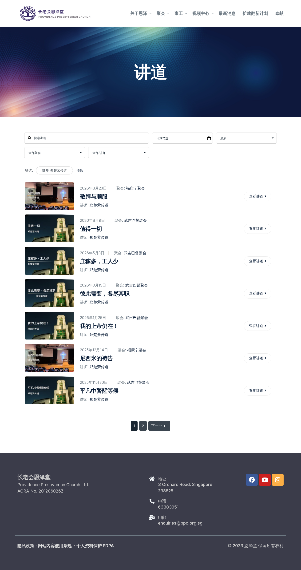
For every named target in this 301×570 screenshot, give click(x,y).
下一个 (156, 426)
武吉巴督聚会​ (135, 220)
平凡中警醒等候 (99, 390)
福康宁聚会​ (135, 188)
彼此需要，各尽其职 (104, 293)
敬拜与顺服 (93, 196)
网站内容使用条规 (55, 545)
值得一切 (91, 228)
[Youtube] (265, 480)
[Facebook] (252, 480)
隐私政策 (25, 545)
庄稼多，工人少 (99, 261)
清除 (79, 171)
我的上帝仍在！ (99, 326)
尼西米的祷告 (96, 358)
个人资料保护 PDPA (95, 545)
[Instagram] (278, 480)
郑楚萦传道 (99, 205)
